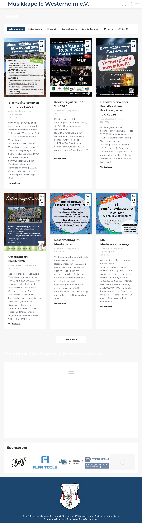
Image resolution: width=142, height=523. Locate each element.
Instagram (61, 519)
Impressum (73, 519)
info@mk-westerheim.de (108, 516)
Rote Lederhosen (90, 29)
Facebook (50, 519)
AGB (83, 519)
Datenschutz (92, 519)
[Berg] (19, 462)
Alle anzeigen (16, 29)
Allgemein (52, 29)
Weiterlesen (14, 183)
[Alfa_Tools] (45, 462)
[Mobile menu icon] (137, 4)
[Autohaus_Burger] (71, 462)
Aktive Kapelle (35, 29)
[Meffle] (122, 462)
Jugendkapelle (69, 29)
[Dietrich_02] (97, 462)
